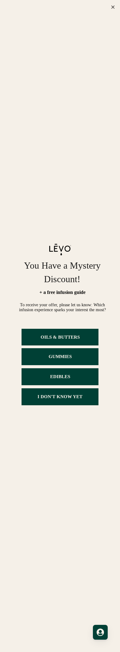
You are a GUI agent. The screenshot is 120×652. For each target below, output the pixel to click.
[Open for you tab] (100, 632)
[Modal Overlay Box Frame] (60, 326)
